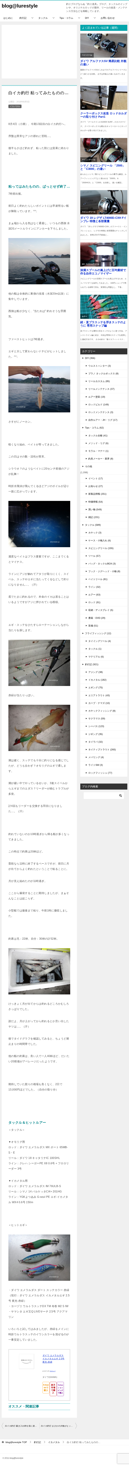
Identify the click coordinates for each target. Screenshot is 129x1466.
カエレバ (53, 1371)
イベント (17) (95, 478)
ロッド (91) (94, 602)
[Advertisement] (39, 51)
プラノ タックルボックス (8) (103, 373)
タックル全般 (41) (98, 435)
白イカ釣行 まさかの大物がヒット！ (58, 1426)
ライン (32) (94, 587)
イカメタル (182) (97, 679)
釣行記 (23, 18)
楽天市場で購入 (53, 1389)
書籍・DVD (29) (96, 618)
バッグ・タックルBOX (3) (102, 563)
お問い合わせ (108, 18)
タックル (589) (93, 525)
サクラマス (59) (96, 718)
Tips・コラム (66, 18)
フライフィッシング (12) (98, 633)
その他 (88, 466)
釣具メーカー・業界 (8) (100, 458)
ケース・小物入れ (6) (99, 540)
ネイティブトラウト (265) (102, 749)
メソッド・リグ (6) (98, 443)
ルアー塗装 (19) (96, 396)
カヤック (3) (94, 532)
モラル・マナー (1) (98, 451)
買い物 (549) (95, 509)
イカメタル (15, 106)
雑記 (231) (93, 517)
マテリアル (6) (96, 656)
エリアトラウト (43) (99, 695)
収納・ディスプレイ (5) (100, 610)
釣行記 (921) (91, 664)
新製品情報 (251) (97, 494)
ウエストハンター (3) (99, 365)
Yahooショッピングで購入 (60, 1389)
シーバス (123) (96, 726)
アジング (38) (95, 672)
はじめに (8, 18)
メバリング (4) (96, 757)
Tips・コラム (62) (94, 427)
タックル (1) (94, 648)
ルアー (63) (94, 594)
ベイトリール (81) (98, 579)
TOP (16, 1442)
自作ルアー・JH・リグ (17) (102, 420)
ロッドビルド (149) (98, 404)
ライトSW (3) (95, 765)
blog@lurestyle (20, 6)
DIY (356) (90, 358)
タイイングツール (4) (99, 641)
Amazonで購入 (46, 1387)
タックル (43, 18)
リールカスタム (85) (99, 381)
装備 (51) (93, 625)
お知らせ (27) (95, 486)
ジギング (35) (95, 734)
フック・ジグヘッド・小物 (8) (104, 571)
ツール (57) (94, 556)
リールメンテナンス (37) (101, 389)
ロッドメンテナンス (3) (100, 412)
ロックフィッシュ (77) (100, 772)
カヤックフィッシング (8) (102, 710)
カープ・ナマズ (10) (99, 703)
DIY (87, 18)
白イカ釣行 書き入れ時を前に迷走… (22, 1426)
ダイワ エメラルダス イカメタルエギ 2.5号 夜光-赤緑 (53, 1358)
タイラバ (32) (95, 741)
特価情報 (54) (95, 501)
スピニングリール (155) (101, 548)
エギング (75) (95, 687)
